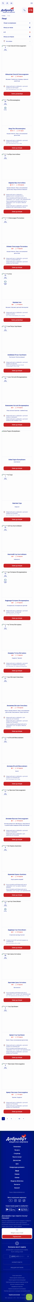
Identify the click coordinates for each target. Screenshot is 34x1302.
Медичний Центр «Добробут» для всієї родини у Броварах (17, 416)
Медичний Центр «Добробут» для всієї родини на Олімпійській (17, 777)
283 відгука (20, 76)
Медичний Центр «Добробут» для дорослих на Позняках (15, 718)
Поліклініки (17, 1146)
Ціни (17, 1164)
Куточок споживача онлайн (17, 1284)
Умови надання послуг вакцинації (17, 1280)
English (23, 1294)
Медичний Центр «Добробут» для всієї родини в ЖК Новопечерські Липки (17, 206)
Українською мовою (14, 1294)
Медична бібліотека (17, 1181)
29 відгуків (20, 602)
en (11, 3)
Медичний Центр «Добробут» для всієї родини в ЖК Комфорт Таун (17, 419)
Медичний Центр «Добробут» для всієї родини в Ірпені (17, 313)
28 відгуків (20, 556)
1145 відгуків (20, 707)
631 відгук (21, 130)
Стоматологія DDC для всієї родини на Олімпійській (17, 940)
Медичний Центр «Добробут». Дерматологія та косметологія (15, 195)
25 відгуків (20, 984)
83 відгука (19, 304)
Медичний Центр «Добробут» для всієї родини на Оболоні (17, 363)
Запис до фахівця (17, 94)
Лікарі (8, 15)
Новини (17, 1174)
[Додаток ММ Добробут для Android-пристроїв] (11, 1209)
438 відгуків (20, 820)
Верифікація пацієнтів (17, 1286)
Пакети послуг (17, 1157)
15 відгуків (20, 248)
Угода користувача (17, 1275)
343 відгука (20, 932)
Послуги (17, 1150)
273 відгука (20, 1037)
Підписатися (17, 1236)
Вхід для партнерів (17, 1267)
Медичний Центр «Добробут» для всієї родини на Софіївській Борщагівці (17, 664)
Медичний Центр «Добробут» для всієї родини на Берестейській (17, 259)
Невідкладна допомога (17, 1167)
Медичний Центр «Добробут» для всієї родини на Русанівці (17, 512)
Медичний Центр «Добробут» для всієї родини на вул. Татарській (17, 611)
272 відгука (20, 407)
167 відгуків (20, 768)
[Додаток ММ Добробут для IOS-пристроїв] (23, 1209)
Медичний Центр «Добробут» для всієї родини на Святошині (17, 87)
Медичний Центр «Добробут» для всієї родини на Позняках (17, 721)
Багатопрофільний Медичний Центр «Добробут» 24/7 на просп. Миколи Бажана (16, 202)
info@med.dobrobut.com (19, 1192)
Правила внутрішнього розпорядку (17, 1288)
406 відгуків (21, 185)
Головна (3, 15)
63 (19, 1118)
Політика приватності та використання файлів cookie (17, 1291)
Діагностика (17, 1160)
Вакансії (17, 1188)
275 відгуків (20, 876)
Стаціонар (17, 1153)
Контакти (17, 1184)
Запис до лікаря (17, 148)
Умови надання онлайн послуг (17, 1277)
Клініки (17, 1177)
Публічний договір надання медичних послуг (17, 1282)
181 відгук (19, 1094)
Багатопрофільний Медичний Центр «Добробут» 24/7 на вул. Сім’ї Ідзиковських (18, 198)
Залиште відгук (17, 1262)
